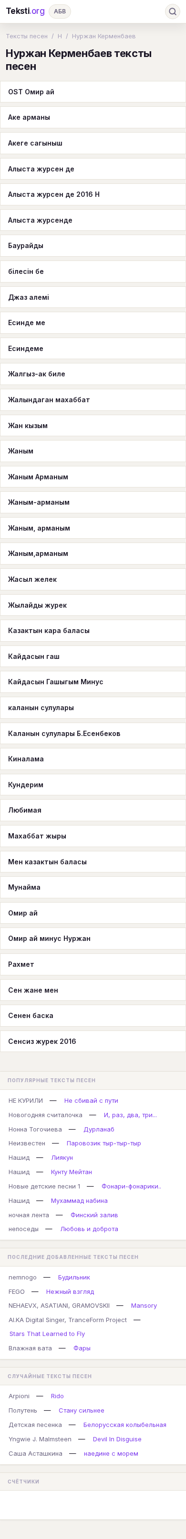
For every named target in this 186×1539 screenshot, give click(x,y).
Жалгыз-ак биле (36, 374)
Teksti (25, 11)
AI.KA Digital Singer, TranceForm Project (68, 1320)
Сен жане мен (33, 990)
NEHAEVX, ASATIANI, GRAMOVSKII (59, 1305)
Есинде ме (26, 322)
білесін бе (26, 271)
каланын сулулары (41, 707)
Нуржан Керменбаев (104, 36)
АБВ (60, 11)
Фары (82, 1348)
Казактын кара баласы (49, 630)
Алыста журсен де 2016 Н (54, 194)
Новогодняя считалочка (46, 1115)
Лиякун (62, 1157)
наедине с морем (111, 1453)
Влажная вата (30, 1348)
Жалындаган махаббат (49, 400)
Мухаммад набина (79, 1200)
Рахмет (21, 964)
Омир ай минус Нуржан (49, 938)
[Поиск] (172, 11)
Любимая (24, 810)
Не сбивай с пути (91, 1100)
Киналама (26, 759)
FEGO (17, 1291)
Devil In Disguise (117, 1439)
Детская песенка (35, 1424)
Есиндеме (25, 348)
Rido (57, 1396)
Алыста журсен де (41, 169)
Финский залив (94, 1215)
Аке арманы (29, 117)
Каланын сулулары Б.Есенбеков (64, 733)
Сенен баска (30, 1015)
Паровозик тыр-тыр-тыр (104, 1143)
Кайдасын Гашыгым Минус (55, 682)
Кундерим (25, 785)
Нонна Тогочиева (35, 1129)
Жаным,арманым (38, 553)
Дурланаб (98, 1129)
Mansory (144, 1305)
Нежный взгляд (70, 1291)
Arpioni (19, 1396)
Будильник (74, 1277)
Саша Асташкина (35, 1453)
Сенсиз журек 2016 (42, 1041)
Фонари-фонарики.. (131, 1186)
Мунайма (24, 887)
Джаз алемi (28, 297)
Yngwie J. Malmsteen (40, 1439)
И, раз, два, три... (130, 1115)
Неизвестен (27, 1143)
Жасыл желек (32, 579)
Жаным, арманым (39, 528)
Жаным (20, 451)
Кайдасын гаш (34, 656)
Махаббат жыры (37, 836)
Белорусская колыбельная (124, 1424)
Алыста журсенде (40, 220)
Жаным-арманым (39, 502)
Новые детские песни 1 (44, 1186)
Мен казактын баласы (47, 862)
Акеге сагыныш (35, 143)
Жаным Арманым (38, 477)
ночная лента (29, 1215)
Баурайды (25, 245)
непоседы (24, 1229)
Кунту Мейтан (71, 1172)
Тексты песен (27, 36)
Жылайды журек (37, 605)
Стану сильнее (81, 1410)
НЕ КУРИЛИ (26, 1100)
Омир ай (23, 913)
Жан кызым (28, 425)
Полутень (23, 1410)
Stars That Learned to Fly (47, 1333)
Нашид (19, 1157)
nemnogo (23, 1277)
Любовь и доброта (89, 1229)
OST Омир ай (31, 92)
